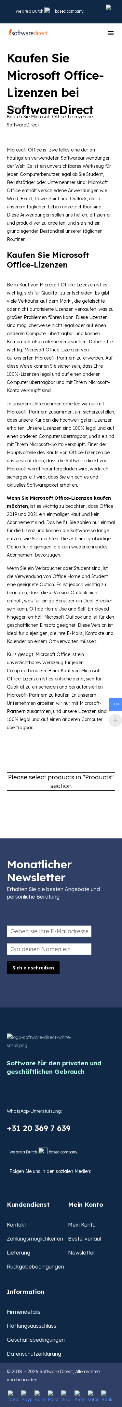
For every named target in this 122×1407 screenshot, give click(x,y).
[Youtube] (59, 1181)
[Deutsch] (109, 11)
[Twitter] (29, 1181)
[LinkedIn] (44, 1181)
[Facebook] (13, 1181)
